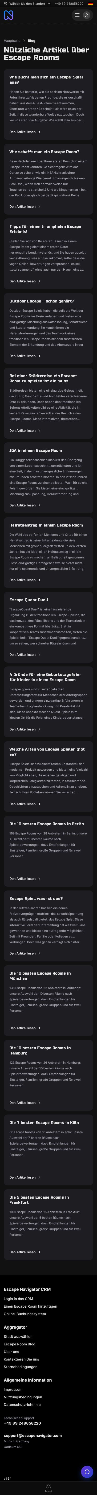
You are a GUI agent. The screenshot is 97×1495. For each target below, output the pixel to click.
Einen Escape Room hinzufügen (30, 1306)
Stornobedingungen (20, 1367)
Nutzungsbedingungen (23, 1397)
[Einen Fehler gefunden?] (87, 1472)
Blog (31, 41)
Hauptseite (12, 41)
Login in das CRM (18, 1298)
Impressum (13, 1389)
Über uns (11, 1351)
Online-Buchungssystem (25, 1314)
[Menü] (82, 15)
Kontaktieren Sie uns (21, 1359)
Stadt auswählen (18, 1336)
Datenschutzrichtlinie (22, 1404)
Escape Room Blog (19, 1344)
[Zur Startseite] (8, 15)
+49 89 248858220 (69, 3)
